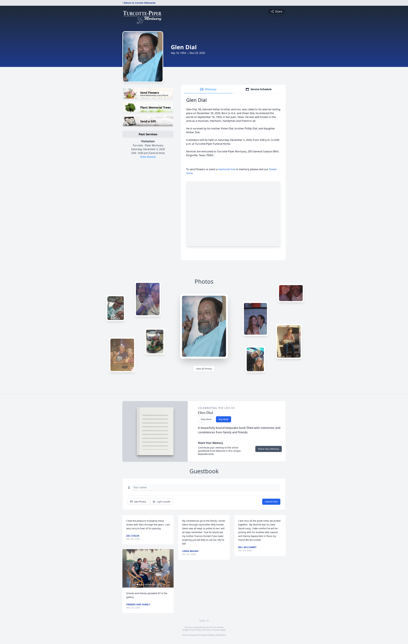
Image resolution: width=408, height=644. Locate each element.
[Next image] (170, 568)
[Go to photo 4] (143, 584)
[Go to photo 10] (154, 584)
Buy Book (223, 419)
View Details (148, 157)
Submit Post (271, 501)
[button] (148, 568)
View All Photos (204, 368)
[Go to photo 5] (145, 584)
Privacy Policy (195, 630)
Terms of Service (212, 630)
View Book (206, 419)
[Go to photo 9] (152, 584)
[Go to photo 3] (141, 584)
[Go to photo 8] (150, 584)
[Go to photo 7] (148, 584)
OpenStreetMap (207, 635)
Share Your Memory (268, 448)
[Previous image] (125, 568)
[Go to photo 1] (137, 584)
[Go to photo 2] (139, 584)
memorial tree (226, 169)
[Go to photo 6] (147, 584)
